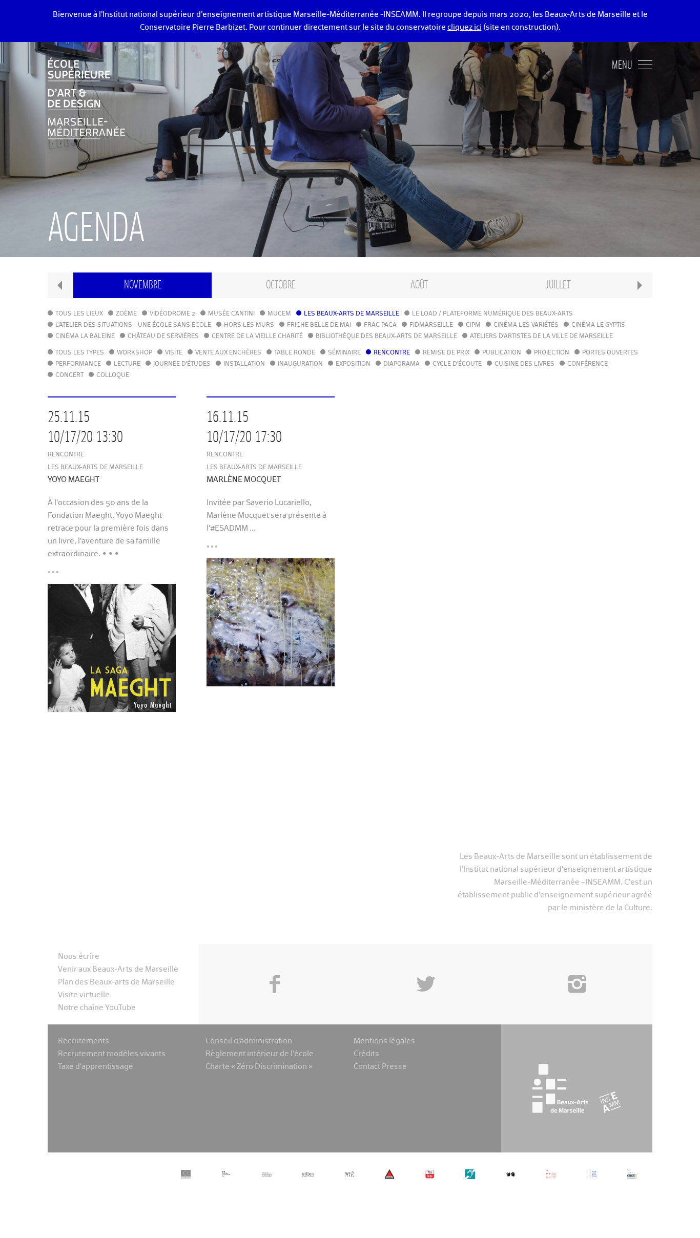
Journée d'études (182, 364)
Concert (69, 375)
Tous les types (79, 353)
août (419, 285)
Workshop (134, 353)
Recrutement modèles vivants (112, 1054)
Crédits (366, 1054)
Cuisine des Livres (524, 364)
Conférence (587, 364)
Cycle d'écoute (457, 364)
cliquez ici (464, 27)
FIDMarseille (431, 325)
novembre (142, 285)
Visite (173, 353)
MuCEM (279, 314)
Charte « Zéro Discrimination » (259, 1067)
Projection (551, 353)
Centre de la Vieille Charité (257, 336)
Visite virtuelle (84, 995)
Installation (244, 364)
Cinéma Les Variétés (526, 325)
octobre (281, 285)
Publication (501, 353)
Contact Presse (380, 1067)
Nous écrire (78, 956)
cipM (473, 325)
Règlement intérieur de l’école (259, 1054)
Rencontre (392, 353)
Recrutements (83, 1041)
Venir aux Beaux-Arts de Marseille (118, 969)
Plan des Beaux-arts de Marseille (116, 982)
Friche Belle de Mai (319, 325)
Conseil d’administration (248, 1041)
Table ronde (294, 353)
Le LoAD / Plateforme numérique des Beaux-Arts (492, 314)
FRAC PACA (380, 325)
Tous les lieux (79, 314)
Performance (78, 364)
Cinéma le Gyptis (598, 325)
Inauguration (300, 364)
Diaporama (401, 364)
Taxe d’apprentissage (95, 1067)
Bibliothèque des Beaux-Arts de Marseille (386, 336)
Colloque (112, 375)
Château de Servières (163, 336)
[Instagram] (576, 961)
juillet (557, 285)
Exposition (353, 364)
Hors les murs (249, 325)
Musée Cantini (231, 314)
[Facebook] (274, 961)
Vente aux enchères (228, 353)
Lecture (127, 364)
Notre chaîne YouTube (97, 1008)
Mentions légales (384, 1041)
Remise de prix (446, 353)
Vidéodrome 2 (172, 314)
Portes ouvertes (610, 353)
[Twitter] (425, 961)
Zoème (126, 314)
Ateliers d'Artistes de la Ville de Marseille (541, 336)
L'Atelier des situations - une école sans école (133, 325)
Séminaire (344, 353)
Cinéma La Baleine (85, 336)
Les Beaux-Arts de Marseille (351, 314)
